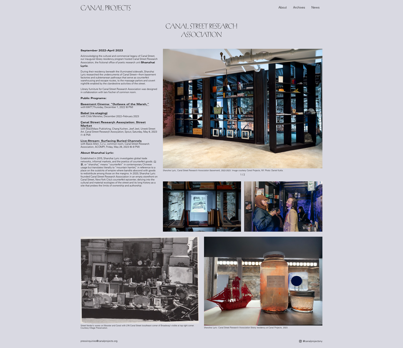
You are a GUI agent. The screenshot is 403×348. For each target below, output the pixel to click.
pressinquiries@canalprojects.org (99, 341)
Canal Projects (106, 8)
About (282, 7)
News (315, 7)
